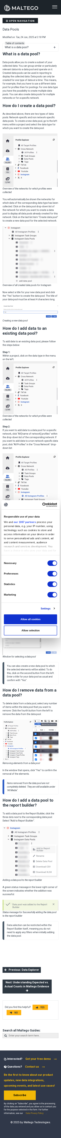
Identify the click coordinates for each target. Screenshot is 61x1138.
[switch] (52, 573)
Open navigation (21, 20)
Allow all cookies (30, 619)
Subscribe (19, 1095)
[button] (54, 6)
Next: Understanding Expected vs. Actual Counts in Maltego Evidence (27, 984)
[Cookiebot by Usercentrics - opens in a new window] (43, 505)
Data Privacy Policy (35, 1113)
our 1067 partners (25, 522)
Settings (46, 608)
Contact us (32, 1066)
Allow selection (31, 630)
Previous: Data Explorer (23, 969)
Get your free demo (38, 1058)
